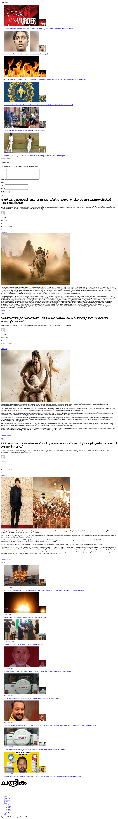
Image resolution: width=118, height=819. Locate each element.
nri (5, 814)
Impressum (7, 800)
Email (3, 185)
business (10, 804)
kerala (9, 810)
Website (3, 188)
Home (6, 796)
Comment (3, 179)
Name (3, 182)
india (9, 809)
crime (9, 806)
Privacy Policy (8, 798)
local (9, 812)
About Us (7, 801)
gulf (9, 807)
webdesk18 (4, 232)
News (5, 803)
